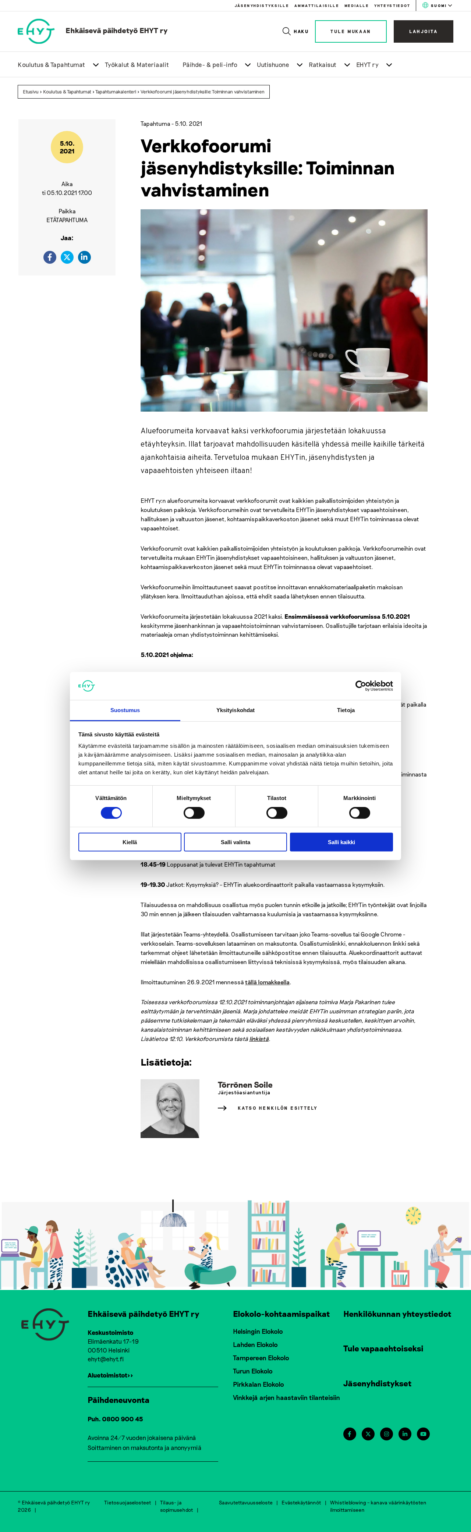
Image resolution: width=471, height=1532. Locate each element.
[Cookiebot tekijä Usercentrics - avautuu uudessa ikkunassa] (361, 686)
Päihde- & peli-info (210, 64)
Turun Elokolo (253, 1371)
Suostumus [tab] (125, 710)
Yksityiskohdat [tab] (235, 710)
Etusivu (31, 92)
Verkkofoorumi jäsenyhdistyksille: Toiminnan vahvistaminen (203, 92)
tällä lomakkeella (267, 981)
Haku (301, 31)
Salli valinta (235, 842)
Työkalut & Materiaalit (137, 64)
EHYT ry (367, 64)
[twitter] (67, 257)
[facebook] (49, 257)
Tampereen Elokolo (261, 1358)
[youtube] (423, 1434)
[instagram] (386, 1434)
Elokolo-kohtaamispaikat (281, 1313)
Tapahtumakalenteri (115, 92)
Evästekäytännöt (301, 1502)
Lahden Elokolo (255, 1344)
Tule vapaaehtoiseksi (383, 1348)
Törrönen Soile (245, 1084)
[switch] (194, 812)
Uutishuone (273, 64)
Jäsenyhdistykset (377, 1383)
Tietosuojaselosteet (127, 1502)
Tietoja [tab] (346, 710)
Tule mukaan (350, 31)
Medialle (356, 5)
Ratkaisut (323, 64)
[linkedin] (84, 257)
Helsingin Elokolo (258, 1331)
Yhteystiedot (392, 5)
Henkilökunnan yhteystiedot (397, 1313)
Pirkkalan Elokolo (258, 1384)
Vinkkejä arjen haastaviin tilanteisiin (286, 1397)
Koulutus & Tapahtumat (51, 64)
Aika (67, 183)
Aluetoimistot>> (110, 1375)
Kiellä (130, 842)
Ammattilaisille (316, 5)
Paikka (67, 210)
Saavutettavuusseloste (246, 1502)
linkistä (259, 1038)
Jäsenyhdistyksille (262, 5)
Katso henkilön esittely (278, 1107)
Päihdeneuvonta (119, 1399)
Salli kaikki (341, 842)
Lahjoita (423, 31)
